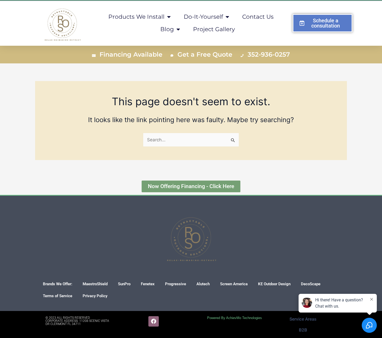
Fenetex (148, 284)
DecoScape (310, 284)
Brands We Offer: (57, 284)
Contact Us (258, 16)
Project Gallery (214, 29)
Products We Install (136, 16)
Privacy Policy (95, 296)
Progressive (175, 284)
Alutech (203, 284)
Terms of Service (57, 296)
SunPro (124, 284)
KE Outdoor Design (274, 284)
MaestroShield (95, 284)
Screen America (234, 284)
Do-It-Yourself (203, 16)
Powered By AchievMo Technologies (234, 318)
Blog (167, 29)
